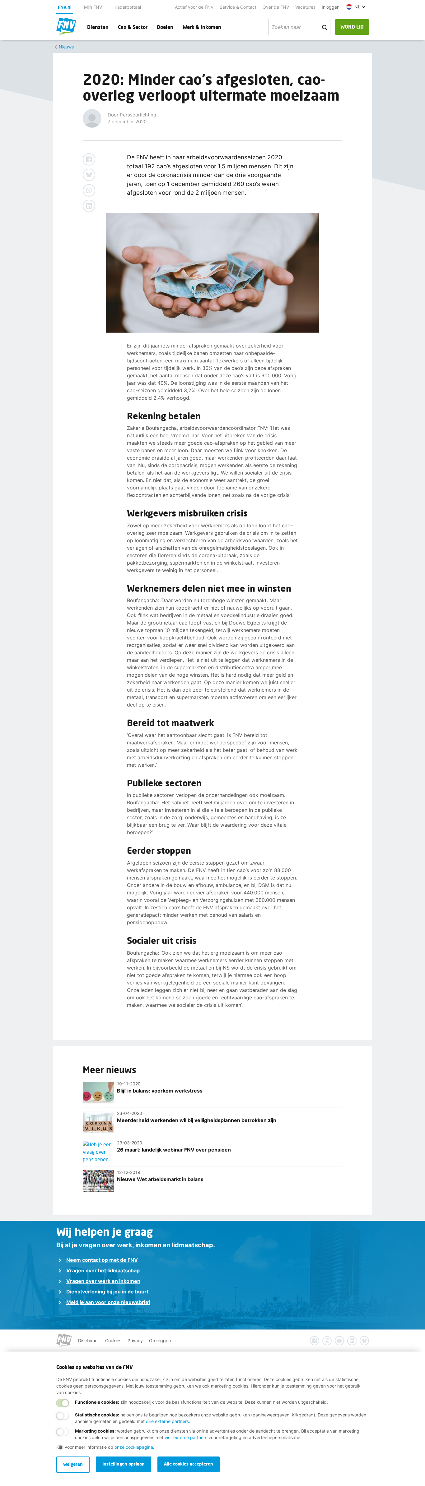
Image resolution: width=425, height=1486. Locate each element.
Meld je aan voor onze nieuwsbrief (108, 1302)
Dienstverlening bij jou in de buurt (107, 1291)
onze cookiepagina (133, 1447)
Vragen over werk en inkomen (103, 1281)
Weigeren (73, 1464)
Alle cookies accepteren (188, 1463)
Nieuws (66, 46)
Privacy (135, 1340)
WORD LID (352, 27)
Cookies (113, 1340)
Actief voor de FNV (194, 7)
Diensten (98, 27)
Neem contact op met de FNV (102, 1260)
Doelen (165, 27)
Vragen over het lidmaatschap (103, 1270)
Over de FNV (276, 7)
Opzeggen (160, 1340)
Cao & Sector (132, 27)
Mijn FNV (93, 7)
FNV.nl (65, 7)
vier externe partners (186, 1437)
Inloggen (330, 7)
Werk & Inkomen (202, 27)
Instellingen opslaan (123, 1463)
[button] (355, 7)
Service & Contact (238, 7)
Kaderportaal (127, 7)
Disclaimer (88, 1340)
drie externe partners (167, 1421)
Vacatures (305, 7)
